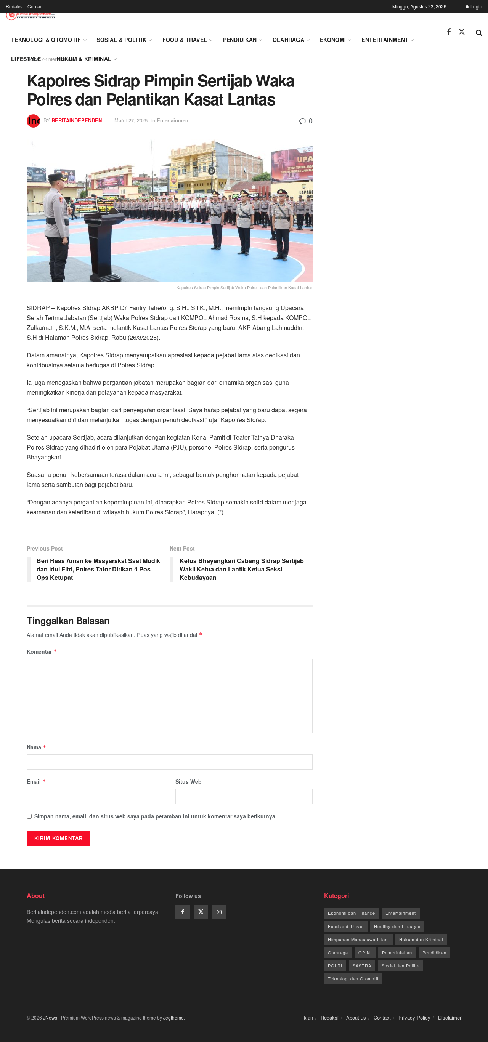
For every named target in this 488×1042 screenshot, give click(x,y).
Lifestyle (26, 58)
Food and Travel (346, 926)
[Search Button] (479, 32)
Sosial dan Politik (400, 965)
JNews (50, 1017)
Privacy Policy (414, 1017)
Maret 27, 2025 (131, 120)
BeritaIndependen (76, 120)
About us (356, 1017)
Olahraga (288, 39)
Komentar (42, 651)
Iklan (307, 1017)
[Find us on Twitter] (461, 31)
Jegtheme (173, 1017)
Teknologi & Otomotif (46, 39)
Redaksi (14, 6)
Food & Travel (184, 39)
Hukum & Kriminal (84, 58)
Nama (37, 747)
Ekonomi (333, 39)
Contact (35, 6)
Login (475, 6)
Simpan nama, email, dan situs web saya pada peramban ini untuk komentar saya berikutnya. (155, 816)
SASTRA (362, 965)
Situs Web (188, 781)
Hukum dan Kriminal (421, 939)
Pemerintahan (397, 952)
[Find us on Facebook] (449, 32)
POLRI (335, 965)
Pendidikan (240, 39)
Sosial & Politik (121, 39)
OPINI (365, 952)
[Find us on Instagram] (219, 912)
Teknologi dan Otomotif (353, 978)
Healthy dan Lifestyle (397, 926)
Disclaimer (449, 1017)
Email (36, 781)
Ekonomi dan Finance (351, 913)
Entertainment (384, 39)
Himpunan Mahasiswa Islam (358, 939)
